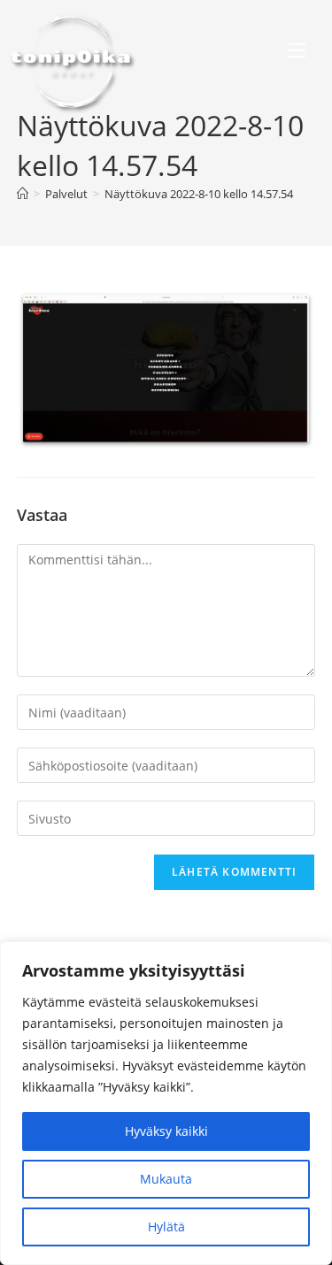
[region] (166, 1103)
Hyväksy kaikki (166, 1131)
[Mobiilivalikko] (296, 52)
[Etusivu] (22, 194)
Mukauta (166, 1178)
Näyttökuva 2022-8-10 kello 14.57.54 (198, 194)
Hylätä (166, 1226)
